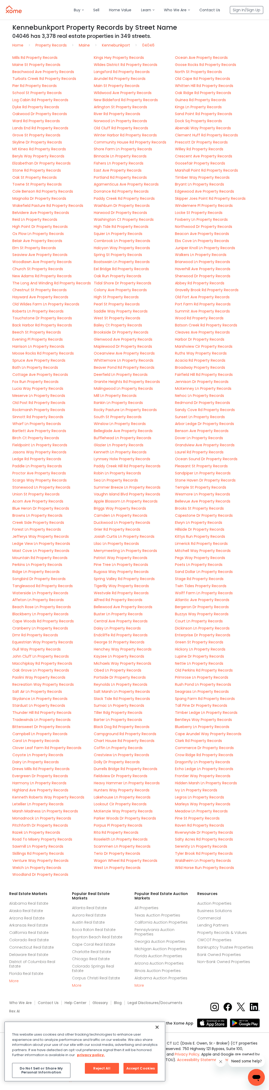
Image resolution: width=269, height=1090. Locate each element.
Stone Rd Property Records (36, 170)
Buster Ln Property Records (118, 614)
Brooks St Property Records (199, 508)
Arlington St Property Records (120, 107)
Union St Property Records (36, 494)
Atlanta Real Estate (89, 907)
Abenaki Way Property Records (203, 128)
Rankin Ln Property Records (118, 402)
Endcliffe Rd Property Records (121, 635)
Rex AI (14, 1011)
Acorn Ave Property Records (37, 501)
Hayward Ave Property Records (40, 297)
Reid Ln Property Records (34, 219)
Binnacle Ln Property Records (120, 156)
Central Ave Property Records (121, 621)
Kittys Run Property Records (200, 536)
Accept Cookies (140, 1068)
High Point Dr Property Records (40, 226)
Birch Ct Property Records (35, 438)
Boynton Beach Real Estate (97, 937)
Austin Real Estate (88, 922)
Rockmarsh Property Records (38, 409)
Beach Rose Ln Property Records (41, 607)
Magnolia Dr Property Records (39, 198)
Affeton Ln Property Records (38, 599)
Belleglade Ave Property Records (123, 430)
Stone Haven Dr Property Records (205, 480)
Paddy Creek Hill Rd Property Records (127, 466)
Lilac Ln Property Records (116, 543)
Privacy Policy (187, 1054)
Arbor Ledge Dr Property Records (204, 423)
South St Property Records (118, 416)
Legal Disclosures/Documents (155, 1003)
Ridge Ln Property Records (36, 571)
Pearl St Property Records (117, 304)
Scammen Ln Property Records (122, 846)
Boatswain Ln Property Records (122, 261)
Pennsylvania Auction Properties (154, 932)
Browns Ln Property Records (37, 515)
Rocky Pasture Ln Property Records (125, 409)
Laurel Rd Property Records (199, 452)
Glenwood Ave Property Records (123, 339)
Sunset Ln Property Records (200, 416)
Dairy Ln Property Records (35, 762)
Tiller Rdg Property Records (118, 712)
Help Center (75, 1003)
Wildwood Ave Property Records (123, 92)
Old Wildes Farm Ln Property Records (45, 304)
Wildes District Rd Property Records (125, 64)
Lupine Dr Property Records (199, 656)
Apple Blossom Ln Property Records (126, 501)
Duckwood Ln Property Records (122, 522)
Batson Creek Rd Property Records (206, 325)
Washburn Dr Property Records (122, 205)
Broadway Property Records (200, 367)
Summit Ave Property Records (202, 311)
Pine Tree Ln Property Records (121, 564)
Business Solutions (214, 910)
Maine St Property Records (36, 64)
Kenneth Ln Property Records (120, 452)
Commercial (209, 918)
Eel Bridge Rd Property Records (121, 269)
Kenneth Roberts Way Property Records (48, 797)
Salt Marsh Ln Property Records (122, 691)
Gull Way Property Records (36, 649)
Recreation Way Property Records (43, 684)
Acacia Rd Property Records (200, 360)
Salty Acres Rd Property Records (204, 839)
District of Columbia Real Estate (32, 964)
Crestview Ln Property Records (121, 755)
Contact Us (48, 1003)
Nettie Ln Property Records (199, 663)
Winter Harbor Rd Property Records (125, 135)
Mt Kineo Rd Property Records (39, 149)
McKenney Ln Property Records (203, 388)
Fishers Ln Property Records (118, 163)
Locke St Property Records (199, 212)
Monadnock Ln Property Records (41, 818)
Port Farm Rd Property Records (203, 304)
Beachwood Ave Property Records (43, 71)
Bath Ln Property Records (35, 367)
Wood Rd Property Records (199, 318)
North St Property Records (198, 71)
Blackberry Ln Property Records (40, 614)
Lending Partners (213, 925)
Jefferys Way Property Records (40, 536)
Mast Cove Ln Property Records (40, 550)
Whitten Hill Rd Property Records (204, 85)
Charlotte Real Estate (91, 951)
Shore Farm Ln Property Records (123, 149)
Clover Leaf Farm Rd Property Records (46, 747)
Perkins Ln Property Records (37, 564)
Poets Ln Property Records (199, 564)
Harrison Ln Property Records (38, 346)
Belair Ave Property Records (37, 240)
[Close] (157, 1027)
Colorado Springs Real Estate (93, 968)
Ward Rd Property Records (36, 121)
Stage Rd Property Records (199, 578)
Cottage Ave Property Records (40, 374)
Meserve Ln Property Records (38, 395)
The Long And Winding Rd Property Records (51, 283)
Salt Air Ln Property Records (37, 691)
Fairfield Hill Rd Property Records (204, 374)
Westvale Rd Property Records (121, 593)
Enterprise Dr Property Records (202, 635)
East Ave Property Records (118, 170)
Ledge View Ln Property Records (41, 543)
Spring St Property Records (118, 254)
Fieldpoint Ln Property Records (39, 445)
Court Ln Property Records (199, 621)
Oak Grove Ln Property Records (40, 670)
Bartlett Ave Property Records (39, 430)
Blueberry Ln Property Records (202, 726)
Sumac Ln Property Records (119, 705)
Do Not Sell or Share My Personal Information (41, 1070)
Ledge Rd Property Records (36, 459)
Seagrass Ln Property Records (202, 691)
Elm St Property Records (34, 247)
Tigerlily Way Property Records (121, 586)
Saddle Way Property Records (121, 311)
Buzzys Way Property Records (202, 614)
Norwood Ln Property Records (120, 121)
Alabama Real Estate (28, 903)
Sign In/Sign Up (246, 10)
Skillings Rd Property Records (38, 853)
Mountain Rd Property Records (40, 557)
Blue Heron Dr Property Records (40, 508)
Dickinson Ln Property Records (202, 628)
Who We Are (20, 1003)
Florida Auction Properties (158, 956)
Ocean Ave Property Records (201, 57)
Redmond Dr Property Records (202, 402)
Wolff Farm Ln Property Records (204, 593)
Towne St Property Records (37, 184)
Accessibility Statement (199, 1059)
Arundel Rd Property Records (120, 78)
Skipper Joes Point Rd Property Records (210, 198)
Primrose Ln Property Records (201, 677)
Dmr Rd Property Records (35, 635)
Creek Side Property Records (38, 522)
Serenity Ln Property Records (201, 846)
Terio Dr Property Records (117, 853)
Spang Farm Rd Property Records (205, 698)
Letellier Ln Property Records (38, 804)
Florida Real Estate (26, 973)
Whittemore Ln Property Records (123, 360)
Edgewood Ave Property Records (204, 191)
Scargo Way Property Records (39, 480)
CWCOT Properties (214, 940)
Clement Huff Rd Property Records (206, 135)
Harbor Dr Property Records (199, 339)
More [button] (14, 981)
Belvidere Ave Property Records (40, 212)
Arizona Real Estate (27, 918)
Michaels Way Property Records (122, 663)
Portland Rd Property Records (120, 177)
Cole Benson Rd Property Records (42, 191)
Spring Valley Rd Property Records (124, 578)
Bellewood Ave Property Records (123, 607)
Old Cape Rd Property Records (202, 78)
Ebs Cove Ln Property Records (202, 240)
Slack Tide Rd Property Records (122, 698)
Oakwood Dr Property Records (39, 113)
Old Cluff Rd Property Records (121, 128)
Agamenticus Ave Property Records (126, 184)
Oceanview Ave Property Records (124, 353)
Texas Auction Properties (157, 915)
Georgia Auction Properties (159, 941)
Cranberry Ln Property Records (40, 628)
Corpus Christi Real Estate (96, 978)
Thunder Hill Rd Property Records (41, 712)
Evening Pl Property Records (37, 339)
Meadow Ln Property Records (201, 811)
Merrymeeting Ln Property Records (125, 550)
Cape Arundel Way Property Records (208, 733)
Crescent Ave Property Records (203, 156)
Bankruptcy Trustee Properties (225, 947)
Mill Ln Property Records (115, 395)
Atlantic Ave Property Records (202, 599)
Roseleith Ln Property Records (121, 839)
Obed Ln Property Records (117, 670)
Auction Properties (214, 903)
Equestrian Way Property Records (42, 642)
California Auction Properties (161, 922)
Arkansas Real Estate (28, 925)
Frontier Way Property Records (202, 776)
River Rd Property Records (117, 113)
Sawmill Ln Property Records (37, 846)
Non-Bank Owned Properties (223, 961)
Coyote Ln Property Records (37, 755)
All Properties (146, 907)
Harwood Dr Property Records (120, 212)
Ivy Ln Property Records (196, 790)
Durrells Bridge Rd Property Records (125, 768)
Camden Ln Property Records (120, 515)
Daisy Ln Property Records (117, 628)
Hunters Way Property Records (121, 790)
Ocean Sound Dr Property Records (206, 459)
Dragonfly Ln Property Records (202, 762)
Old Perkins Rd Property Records (204, 670)
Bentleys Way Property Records (203, 719)
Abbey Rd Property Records (199, 283)
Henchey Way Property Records (123, 649)
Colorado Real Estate (29, 940)
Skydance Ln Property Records (40, 698)
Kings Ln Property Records (198, 107)
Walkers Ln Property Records (200, 254)
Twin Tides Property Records (200, 586)
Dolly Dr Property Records (117, 762)
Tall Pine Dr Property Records (201, 705)
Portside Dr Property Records (120, 677)
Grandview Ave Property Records (205, 445)
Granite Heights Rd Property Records (127, 381)
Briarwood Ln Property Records (202, 261)
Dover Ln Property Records (199, 438)
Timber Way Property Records (202, 177)
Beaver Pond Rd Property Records (124, 367)
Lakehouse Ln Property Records (122, 797)
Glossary (100, 1003)
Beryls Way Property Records (38, 156)
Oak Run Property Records (117, 276)
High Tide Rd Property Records (121, 226)
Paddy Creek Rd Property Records (124, 198)
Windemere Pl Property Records (204, 205)
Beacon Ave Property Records (202, 233)
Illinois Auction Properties (157, 970)
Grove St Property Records (36, 135)
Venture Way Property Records (40, 860)
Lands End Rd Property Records (40, 128)
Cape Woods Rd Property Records (43, 621)
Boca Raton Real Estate (94, 929)
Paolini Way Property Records (38, 677)
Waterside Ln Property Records (40, 593)
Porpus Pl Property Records (118, 825)
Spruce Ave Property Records (38, 360)
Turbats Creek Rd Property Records (44, 78)
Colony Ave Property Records (120, 290)
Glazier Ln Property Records (118, 445)
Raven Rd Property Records (199, 825)
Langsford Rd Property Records (122, 71)
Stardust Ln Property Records (38, 705)
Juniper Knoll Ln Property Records (205, 247)
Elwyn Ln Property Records (198, 522)
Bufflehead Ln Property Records (122, 438)
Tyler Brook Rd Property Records (204, 853)
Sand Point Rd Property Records (203, 113)
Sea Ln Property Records (116, 480)
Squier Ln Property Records (118, 233)
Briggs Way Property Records (120, 508)
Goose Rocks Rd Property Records (205, 64)
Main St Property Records (116, 85)
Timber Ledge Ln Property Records (206, 712)
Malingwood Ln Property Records (123, 388)
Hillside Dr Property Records (199, 529)
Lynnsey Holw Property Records (122, 459)
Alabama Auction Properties (160, 978)
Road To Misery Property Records (42, 839)
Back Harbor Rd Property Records (42, 325)
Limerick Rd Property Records (201, 543)
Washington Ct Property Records (124, 219)
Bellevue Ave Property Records (202, 501)
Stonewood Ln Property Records (41, 487)
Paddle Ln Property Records (37, 466)
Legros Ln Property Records (199, 797)
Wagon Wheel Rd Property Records (125, 860)
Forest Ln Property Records (36, 529)
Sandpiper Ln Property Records (203, 473)
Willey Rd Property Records (199, 149)
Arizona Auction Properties (159, 963)
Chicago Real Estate (91, 958)
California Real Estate (29, 932)
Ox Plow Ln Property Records (38, 233)
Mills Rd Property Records (35, 57)
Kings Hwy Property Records (119, 57)
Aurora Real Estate (89, 915)
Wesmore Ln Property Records (202, 494)
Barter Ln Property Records (118, 719)
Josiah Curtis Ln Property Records (124, 536)
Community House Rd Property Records (130, 142)
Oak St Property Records (34, 177)
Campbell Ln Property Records (40, 733)
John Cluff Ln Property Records (40, 656)
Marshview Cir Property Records (203, 346)
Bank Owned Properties (219, 954)
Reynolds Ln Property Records (120, 684)
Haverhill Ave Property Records (202, 269)
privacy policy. (91, 1054)
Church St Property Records (37, 269)
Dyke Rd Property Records (35, 107)
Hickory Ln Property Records (200, 649)
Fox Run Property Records (35, 381)
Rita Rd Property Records (116, 832)
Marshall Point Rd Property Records (206, 170)
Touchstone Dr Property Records (42, 318)
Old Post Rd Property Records (38, 402)
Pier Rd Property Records (34, 85)
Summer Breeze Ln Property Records (127, 487)
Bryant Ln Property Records (199, 184)
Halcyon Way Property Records (122, 247)
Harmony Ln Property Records (39, 783)
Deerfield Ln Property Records (121, 374)
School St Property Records (37, 92)
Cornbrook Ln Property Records (122, 240)
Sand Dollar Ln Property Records (204, 571)
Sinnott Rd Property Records (37, 416)
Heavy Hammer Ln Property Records (127, 783)
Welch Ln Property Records (36, 867)
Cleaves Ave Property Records (202, 332)
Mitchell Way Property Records (203, 550)
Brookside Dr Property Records (121, 332)
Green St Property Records (199, 642)
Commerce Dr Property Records (204, 747)
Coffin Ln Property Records (118, 747)
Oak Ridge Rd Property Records (203, 92)
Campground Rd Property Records (125, 733)
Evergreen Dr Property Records (40, 776)
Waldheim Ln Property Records (203, 860)
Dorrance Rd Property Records (121, 191)
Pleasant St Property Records (201, 466)
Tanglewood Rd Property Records (42, 586)
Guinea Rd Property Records (200, 100)
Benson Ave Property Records (202, 430)
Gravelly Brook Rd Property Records (207, 290)
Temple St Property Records (200, 487)
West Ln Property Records (117, 867)
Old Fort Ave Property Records (202, 297)
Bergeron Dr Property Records (202, 607)
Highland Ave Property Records (40, 790)
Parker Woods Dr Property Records (125, 818)
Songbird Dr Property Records (39, 578)
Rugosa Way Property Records (121, 571)
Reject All (101, 1068)
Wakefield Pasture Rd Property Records (47, 205)
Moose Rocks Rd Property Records (43, 353)
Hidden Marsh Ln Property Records (206, 783)
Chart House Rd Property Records (124, 740)
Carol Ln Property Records (35, 740)
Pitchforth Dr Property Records (40, 825)
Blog (118, 1003)
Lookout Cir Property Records (120, 804)
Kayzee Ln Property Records (119, 656)
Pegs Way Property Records (200, 557)
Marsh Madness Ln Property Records (45, 811)
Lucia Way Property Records (37, 388)
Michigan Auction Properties (160, 948)
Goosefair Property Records (200, 163)
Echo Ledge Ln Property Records (204, 768)
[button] (79, 10)
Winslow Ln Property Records (120, 423)
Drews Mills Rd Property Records (41, 768)
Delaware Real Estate (28, 954)
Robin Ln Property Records (117, 473)
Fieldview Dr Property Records (120, 776)
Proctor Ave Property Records (39, 473)
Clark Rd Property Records (198, 740)
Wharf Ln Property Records (36, 423)
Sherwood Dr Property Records (202, 276)
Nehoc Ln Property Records (199, 395)
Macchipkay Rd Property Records (42, 663)
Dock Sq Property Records (198, 121)
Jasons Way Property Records (39, 452)
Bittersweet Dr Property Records (41, 726)
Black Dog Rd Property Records (121, 726)
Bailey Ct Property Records (118, 325)
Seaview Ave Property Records (40, 254)
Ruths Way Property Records (201, 353)
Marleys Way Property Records (202, 804)
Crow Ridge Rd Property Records (204, 755)
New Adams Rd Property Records (42, 276)
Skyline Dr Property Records (37, 142)
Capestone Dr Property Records (204, 515)
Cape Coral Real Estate (93, 944)
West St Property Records (117, 318)
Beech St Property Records (36, 332)
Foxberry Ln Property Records (201, 219)
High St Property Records (116, 297)
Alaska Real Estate (26, 910)
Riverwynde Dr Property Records (204, 832)
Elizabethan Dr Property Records (41, 163)
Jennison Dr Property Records (202, 381)
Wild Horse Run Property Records (204, 867)
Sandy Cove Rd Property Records (205, 409)
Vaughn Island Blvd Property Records (127, 494)
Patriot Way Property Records (120, 557)
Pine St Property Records (197, 818)
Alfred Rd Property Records (118, 599)
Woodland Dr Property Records (40, 874)
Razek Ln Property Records (36, 832)
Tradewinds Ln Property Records (41, 719)
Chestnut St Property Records (39, 290)
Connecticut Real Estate (31, 947)
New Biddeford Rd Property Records (126, 100)
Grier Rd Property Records (117, 529)
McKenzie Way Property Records (123, 811)
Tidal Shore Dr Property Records (122, 283)
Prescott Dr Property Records (201, 142)
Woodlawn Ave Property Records (42, 261)
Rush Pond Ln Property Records (203, 684)
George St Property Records (119, 642)
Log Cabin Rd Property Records (40, 100)
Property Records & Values (222, 932)
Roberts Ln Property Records (38, 311)
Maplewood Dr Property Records (123, 346)
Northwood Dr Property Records (203, 226)
